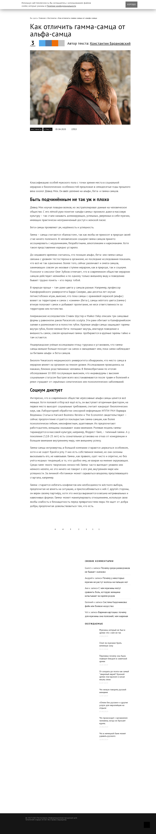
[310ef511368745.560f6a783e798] (80, 87)
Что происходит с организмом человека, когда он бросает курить (113, 721)
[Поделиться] (48, 43)
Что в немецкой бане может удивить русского (112, 735)
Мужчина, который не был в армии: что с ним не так (112, 631)
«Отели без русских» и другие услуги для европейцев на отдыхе (113, 705)
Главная (42, 18)
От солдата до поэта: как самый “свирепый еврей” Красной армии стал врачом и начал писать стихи (114, 675)
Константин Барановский (110, 43)
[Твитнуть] (42, 43)
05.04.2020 (60, 129)
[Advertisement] (78, 157)
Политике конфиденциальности (61, 6)
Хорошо (131, 4)
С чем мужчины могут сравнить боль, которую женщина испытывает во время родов (103, 592)
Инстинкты (51, 18)
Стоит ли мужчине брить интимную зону (110, 644)
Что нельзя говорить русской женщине (112, 691)
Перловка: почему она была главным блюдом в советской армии (113, 658)
